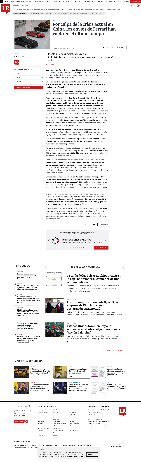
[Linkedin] (112, 48)
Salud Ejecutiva (73, 430)
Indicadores (41, 426)
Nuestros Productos (94, 412)
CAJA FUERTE (100, 10)
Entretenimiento (74, 382)
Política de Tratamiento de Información (100, 421)
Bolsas (19, 283)
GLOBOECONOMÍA (52, 10)
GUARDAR (122, 48)
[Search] (126, 6)
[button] (48, 240)
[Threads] (30, 407)
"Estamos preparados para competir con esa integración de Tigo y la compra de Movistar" (27, 326)
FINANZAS (18, 10)
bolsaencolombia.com (85, 445)
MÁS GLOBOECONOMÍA (114, 350)
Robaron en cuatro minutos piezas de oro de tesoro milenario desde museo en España (40, 372)
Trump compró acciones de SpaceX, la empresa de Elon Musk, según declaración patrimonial (92, 305)
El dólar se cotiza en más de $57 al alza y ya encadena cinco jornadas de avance (28, 287)
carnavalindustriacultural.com (23, 447)
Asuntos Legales (43, 412)
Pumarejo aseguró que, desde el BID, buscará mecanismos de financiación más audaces (78, 373)
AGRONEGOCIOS (66, 10)
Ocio (70, 428)
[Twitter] (107, 48)
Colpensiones (49, 13)
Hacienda (20, 271)
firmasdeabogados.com (68, 445)
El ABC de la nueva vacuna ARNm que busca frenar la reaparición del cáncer (117, 387)
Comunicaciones (22, 321)
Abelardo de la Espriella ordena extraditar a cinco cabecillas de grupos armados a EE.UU (39, 387)
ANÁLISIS (76, 10)
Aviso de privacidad (94, 417)
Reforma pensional (37, 13)
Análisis (71, 410)
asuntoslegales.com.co (21, 445)
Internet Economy (43, 428)
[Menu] (13, 10)
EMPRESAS (36, 10)
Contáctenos (92, 414)
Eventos (71, 421)
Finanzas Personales (59, 423)
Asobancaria (74, 13)
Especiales (56, 421)
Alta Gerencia (57, 410)
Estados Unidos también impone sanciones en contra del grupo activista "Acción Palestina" (93, 329)
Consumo (41, 417)
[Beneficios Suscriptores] (132, 6)
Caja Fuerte (56, 412)
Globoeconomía (74, 423)
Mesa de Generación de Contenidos (99, 410)
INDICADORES (111, 10)
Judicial (32, 382)
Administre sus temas (23, 87)
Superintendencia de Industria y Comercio (101, 426)
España (32, 367)
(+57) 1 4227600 (19, 415)
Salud (109, 382)
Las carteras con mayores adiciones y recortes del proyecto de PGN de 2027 (27, 276)
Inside (70, 426)
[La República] (5, 9)
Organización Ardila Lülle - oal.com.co (118, 445)
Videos (55, 435)
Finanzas (40, 423)
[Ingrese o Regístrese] (138, 5)
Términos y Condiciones (95, 419)
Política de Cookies (76, 456)
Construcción (84, 13)
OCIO (43, 10)
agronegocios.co (36, 445)
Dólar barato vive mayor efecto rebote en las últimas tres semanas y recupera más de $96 (28, 299)
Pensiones (58, 13)
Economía (72, 417)
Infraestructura (57, 426)
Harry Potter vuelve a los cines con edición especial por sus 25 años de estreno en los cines (78, 387)
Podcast (40, 430)
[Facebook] (103, 48)
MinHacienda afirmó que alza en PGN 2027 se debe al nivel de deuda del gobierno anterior (28, 312)
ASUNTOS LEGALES (88, 10)
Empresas (41, 421)
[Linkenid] (23, 407)
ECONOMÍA (27, 10)
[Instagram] (26, 407)
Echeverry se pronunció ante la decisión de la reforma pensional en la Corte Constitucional (28, 339)
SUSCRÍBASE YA (101, 247)
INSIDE (120, 10)
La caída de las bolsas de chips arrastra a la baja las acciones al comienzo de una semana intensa (94, 279)
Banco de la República (96, 13)
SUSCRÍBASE (135, 1)
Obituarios (56, 428)
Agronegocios (42, 410)
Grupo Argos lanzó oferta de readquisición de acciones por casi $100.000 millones (116, 372)
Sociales (40, 435)
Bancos (65, 13)
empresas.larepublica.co (51, 445)
